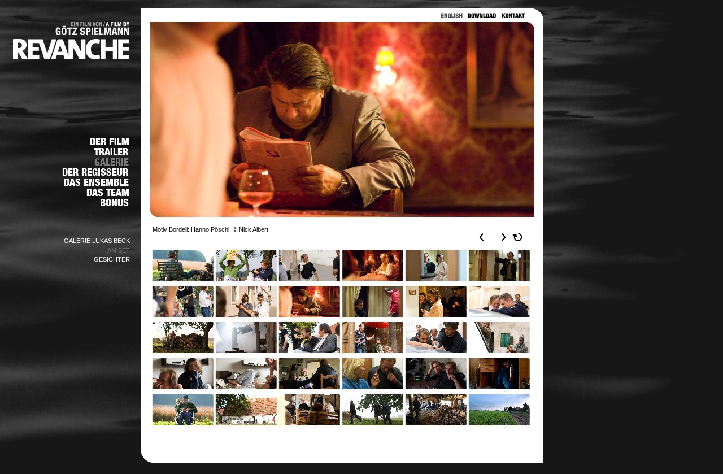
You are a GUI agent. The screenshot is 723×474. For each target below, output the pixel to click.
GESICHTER (112, 259)
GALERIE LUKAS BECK (97, 240)
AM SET (118, 250)
